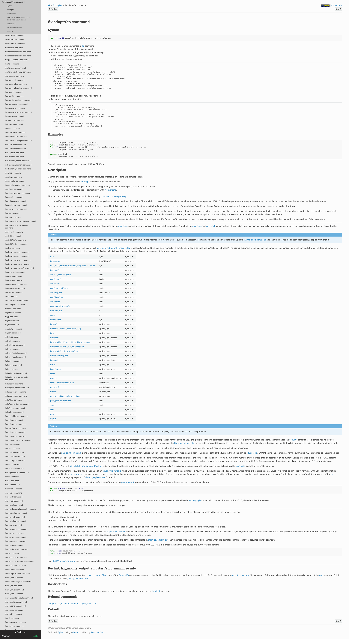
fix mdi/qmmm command (15, 424)
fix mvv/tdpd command (15, 461)
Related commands (14, 28)
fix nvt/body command (14, 626)
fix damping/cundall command (17, 185)
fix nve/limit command (14, 590)
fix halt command (12, 337)
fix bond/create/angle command (18, 141)
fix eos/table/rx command (16, 284)
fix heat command (12, 341)
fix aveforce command (14, 120)
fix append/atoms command (16, 60)
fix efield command (13, 236)
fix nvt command (12, 477)
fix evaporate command (15, 288)
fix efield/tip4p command (15, 240)
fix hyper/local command (15, 357)
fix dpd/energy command (15, 201)
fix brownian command (14, 157)
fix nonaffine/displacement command (20, 509)
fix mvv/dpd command (14, 452)
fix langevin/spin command (16, 396)
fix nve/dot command (14, 578)
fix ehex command (12, 248)
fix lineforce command (14, 412)
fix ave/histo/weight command (18, 100)
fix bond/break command (15, 133)
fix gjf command (11, 317)
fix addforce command (14, 40)
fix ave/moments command (16, 104)
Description (11, 14)
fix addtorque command (15, 44)
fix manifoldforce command (16, 416)
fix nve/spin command (14, 610)
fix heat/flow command (15, 345)
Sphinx (61, 632)
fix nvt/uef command (14, 501)
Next (338, 9)
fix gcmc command (13, 313)
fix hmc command (12, 349)
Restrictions (11, 24)
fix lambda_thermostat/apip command (16, 378)
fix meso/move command (15, 428)
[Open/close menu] (3, 2)
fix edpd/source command (16, 205)
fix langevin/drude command (17, 388)
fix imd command (12, 361)
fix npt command (12, 481)
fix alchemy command (14, 48)
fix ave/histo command (14, 96)
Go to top (21, 632)
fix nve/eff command (13, 586)
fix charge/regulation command (18, 169)
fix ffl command (11, 297)
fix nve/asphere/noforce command (19, 561)
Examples (10, 10)
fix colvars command (13, 177)
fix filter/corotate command (16, 301)
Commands (336, 5)
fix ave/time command (14, 116)
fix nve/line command (14, 594)
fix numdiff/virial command (16, 549)
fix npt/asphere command (15, 529)
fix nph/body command (15, 517)
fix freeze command (13, 309)
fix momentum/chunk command (18, 440)
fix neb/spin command (14, 469)
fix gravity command (13, 329)
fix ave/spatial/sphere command (18, 112)
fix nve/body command (14, 570)
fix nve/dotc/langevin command (18, 582)
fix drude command (13, 217)
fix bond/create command (16, 137)
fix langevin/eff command (15, 392)
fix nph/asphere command (16, 513)
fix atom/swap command (15, 68)
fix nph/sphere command (15, 521)
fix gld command (12, 321)
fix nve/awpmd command (15, 566)
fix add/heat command (14, 36)
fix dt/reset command (14, 232)
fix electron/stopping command (18, 264)
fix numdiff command (14, 545)
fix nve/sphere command (15, 606)
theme (75, 632)
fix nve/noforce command (16, 602)
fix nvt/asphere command (15, 622)
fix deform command (13, 189)
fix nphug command (13, 525)
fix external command (14, 292)
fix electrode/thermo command (18, 260)
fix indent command (13, 365)
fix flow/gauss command (15, 305)
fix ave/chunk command (15, 80)
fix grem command (13, 333)
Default (10, 32)
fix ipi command (11, 369)
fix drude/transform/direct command (20, 221)
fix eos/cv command (13, 276)
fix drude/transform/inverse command (16, 226)
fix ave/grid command (14, 92)
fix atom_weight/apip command (18, 72)
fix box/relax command (14, 153)
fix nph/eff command (13, 497)
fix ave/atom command (14, 76)
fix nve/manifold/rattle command (19, 598)
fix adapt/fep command (15, 2)
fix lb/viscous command (15, 408)
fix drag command (12, 213)
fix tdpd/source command (16, 209)
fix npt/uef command (14, 505)
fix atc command (12, 64)
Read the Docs (97, 632)
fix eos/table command (14, 280)
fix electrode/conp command (17, 252)
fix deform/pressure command (17, 193)
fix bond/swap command (15, 149)
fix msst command (12, 448)
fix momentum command (15, 436)
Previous (53, 9)
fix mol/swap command (15, 432)
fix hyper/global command (16, 353)
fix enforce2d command (15, 272)
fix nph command (12, 485)
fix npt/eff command (13, 493)
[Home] (49, 5)
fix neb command (12, 465)
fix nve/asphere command (16, 558)
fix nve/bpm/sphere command (17, 574)
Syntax (9, 6)
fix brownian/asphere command (18, 165)
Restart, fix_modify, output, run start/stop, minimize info (19, 19)
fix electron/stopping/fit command (19, 268)
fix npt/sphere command (15, 541)
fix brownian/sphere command (18, 161)
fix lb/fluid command (13, 400)
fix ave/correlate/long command (18, 88)
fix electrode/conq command (17, 256)
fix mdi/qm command (14, 420)
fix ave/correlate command (16, 84)
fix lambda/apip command (16, 373)
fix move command (13, 444)
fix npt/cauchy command (15, 537)
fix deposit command (13, 197)
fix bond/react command (15, 145)
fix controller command (14, 181)
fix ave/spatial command (15, 108)
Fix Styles (57, 5)
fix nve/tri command (13, 614)
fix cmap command (13, 173)
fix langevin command (14, 384)
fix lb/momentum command (16, 404)
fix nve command (12, 553)
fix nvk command (12, 618)
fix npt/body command (14, 533)
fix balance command (14, 124)
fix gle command (12, 325)
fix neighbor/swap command (17, 473)
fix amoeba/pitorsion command (18, 56)
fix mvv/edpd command (15, 456)
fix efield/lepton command (16, 244)
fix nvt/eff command (13, 489)
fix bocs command (12, 128)
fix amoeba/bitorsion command (18, 52)
